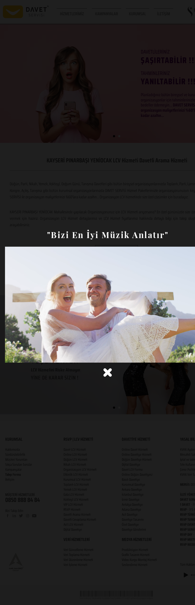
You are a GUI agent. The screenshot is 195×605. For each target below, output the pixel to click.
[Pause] (11, 356)
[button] (107, 372)
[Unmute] (19, 356)
